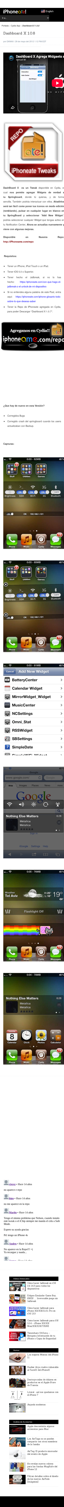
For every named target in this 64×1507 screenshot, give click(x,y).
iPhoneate (14, 11)
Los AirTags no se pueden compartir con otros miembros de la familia (42, 1441)
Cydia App (15, 25)
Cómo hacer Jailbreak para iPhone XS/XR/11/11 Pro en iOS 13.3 (41, 1311)
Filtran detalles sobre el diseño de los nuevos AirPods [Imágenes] (42, 1479)
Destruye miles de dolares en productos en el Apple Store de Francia (41, 1382)
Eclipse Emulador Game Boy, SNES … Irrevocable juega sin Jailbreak (42, 1298)
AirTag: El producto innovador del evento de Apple (42, 1452)
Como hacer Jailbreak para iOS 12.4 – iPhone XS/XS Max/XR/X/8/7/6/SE (42, 1323)
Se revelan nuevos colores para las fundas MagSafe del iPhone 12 (42, 1466)
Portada (5, 25)
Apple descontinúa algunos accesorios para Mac (40, 1427)
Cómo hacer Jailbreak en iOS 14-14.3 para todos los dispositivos (41, 1286)
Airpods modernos (36, 1404)
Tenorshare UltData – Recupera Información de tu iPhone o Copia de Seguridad (41, 1336)
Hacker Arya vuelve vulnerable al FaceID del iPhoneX (42, 1368)
